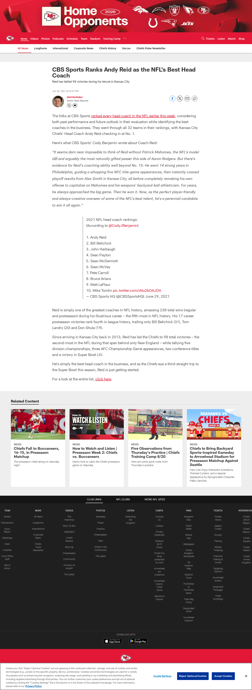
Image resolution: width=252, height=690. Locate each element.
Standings (7, 537)
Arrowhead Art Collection (159, 571)
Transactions (7, 522)
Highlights (69, 531)
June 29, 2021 (157, 296)
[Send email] (187, 100)
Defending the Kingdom (130, 519)
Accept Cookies (223, 675)
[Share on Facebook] (172, 100)
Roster (7, 516)
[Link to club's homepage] (10, 38)
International (38, 528)
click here (103, 379)
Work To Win (69, 525)
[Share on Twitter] (180, 100)
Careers (159, 525)
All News (38, 516)
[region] (126, 676)
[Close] (246, 676)
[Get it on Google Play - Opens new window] (138, 642)
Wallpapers (188, 544)
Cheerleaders (69, 553)
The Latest (69, 574)
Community (69, 559)
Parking (218, 541)
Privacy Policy (33, 686)
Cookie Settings (162, 675)
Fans (100, 540)
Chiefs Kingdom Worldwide (189, 553)
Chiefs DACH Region (246, 519)
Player (101, 522)
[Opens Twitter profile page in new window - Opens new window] (69, 105)
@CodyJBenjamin (123, 225)
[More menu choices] (124, 38)
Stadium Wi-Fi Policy (159, 544)
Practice (101, 528)
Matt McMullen (75, 97)
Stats (7, 544)
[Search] (202, 38)
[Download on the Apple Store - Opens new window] (113, 641)
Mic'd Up (69, 547)
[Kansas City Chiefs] (126, 658)
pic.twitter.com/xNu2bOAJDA (137, 290)
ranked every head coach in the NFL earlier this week (133, 115)
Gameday (100, 516)
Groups (218, 535)
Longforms (38, 522)
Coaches (7, 550)
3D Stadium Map (188, 565)
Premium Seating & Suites (218, 559)
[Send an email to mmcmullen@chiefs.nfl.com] (75, 105)
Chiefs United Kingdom (246, 559)
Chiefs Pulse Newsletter (38, 547)
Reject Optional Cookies (193, 675)
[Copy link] (195, 99)
